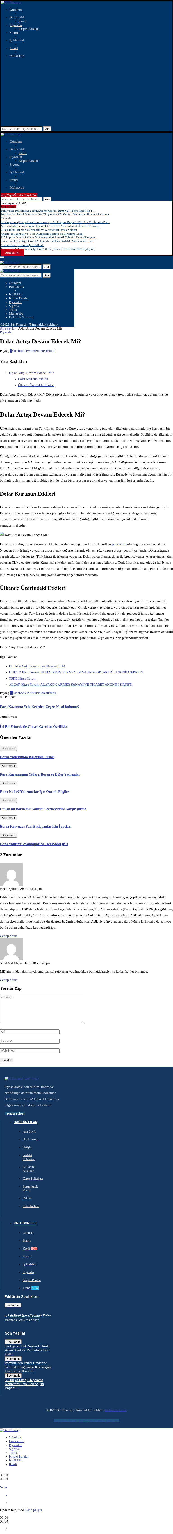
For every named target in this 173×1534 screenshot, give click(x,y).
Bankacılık (17, 17)
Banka (27, 1240)
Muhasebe (17, 55)
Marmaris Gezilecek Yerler (22, 1320)
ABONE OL (12, 252)
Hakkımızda (30, 1139)
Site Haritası (31, 1206)
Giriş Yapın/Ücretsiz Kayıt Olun (19, 195)
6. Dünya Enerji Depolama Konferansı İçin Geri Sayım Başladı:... (24, 1384)
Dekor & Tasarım (21, 317)
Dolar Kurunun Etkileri (33, 379)
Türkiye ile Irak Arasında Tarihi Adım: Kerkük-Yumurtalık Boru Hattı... (27, 1350)
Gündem (16, 9)
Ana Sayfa (7, 328)
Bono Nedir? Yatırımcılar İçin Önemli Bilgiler (34, 792)
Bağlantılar (25, 1122)
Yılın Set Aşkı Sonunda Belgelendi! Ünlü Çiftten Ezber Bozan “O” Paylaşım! (47, 249)
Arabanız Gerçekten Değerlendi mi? (22, 245)
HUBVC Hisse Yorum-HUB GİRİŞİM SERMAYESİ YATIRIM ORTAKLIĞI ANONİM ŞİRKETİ (76, 672)
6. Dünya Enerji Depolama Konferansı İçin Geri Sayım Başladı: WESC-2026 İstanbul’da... (55, 222)
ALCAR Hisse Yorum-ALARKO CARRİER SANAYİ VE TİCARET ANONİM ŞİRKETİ (70, 684)
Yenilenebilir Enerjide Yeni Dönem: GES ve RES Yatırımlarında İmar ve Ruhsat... (50, 226)
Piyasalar (16, 25)
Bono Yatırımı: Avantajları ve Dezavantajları (34, 844)
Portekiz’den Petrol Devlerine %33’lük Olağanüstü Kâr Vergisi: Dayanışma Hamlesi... (28, 1367)
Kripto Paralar (28, 29)
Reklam (27, 1198)
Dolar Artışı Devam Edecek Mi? (31, 373)
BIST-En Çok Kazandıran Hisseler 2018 (37, 666)
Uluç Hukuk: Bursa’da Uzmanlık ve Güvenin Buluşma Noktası (39, 229)
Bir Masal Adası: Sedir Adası (23, 1316)
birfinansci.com (116, 1410)
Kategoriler (25, 1223)
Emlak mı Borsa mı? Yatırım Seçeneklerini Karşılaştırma (43, 809)
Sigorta (15, 32)
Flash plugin (33, 1510)
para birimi (119, 544)
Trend (14, 48)
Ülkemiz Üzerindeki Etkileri (36, 385)
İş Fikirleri (17, 40)
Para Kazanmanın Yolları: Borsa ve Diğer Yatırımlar (40, 774)
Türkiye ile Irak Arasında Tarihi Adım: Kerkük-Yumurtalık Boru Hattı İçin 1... (47, 210)
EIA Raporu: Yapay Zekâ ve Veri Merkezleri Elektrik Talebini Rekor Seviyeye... (49, 237)
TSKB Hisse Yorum (22, 678)
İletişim (27, 1147)
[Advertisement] (86, 92)
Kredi (23, 21)
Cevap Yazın (9, 936)
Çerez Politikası (33, 1178)
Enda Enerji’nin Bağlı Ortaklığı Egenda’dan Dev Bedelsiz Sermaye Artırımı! (47, 241)
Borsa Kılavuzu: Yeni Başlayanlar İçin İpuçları (35, 826)
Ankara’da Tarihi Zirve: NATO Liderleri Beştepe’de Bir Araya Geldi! (42, 233)
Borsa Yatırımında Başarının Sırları (27, 757)
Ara (47, 129)
